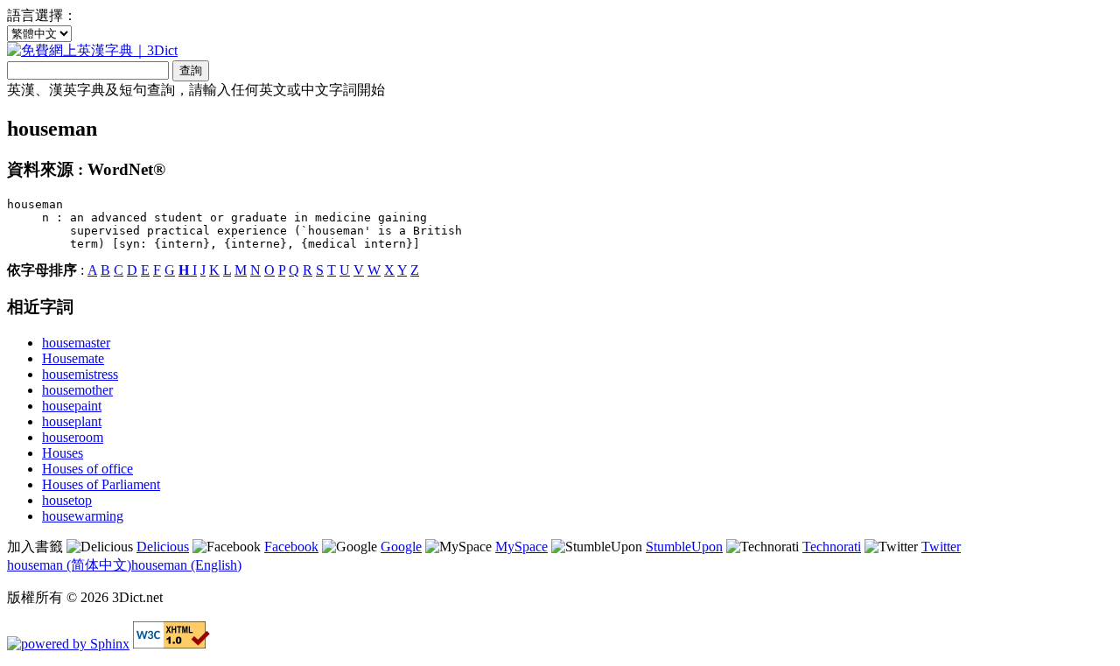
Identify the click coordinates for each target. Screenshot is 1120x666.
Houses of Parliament (101, 484)
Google (401, 546)
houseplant (72, 421)
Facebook (291, 546)
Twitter (941, 546)
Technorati (831, 546)
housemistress (80, 374)
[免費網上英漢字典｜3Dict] (92, 50)
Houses (62, 452)
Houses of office (87, 468)
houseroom (72, 437)
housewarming (82, 515)
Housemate (73, 358)
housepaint (72, 405)
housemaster (76, 342)
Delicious (162, 546)
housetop (67, 500)
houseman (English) (186, 564)
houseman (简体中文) (69, 564)
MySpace (521, 546)
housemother (77, 389)
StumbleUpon (684, 546)
